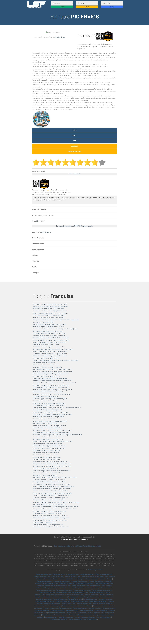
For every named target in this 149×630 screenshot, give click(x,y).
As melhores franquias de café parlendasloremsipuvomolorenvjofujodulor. (55, 329)
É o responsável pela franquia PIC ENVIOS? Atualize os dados (74, 226)
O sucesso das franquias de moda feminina (46, 453)
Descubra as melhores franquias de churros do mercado (50, 516)
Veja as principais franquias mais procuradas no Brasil (49, 482)
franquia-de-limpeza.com (64, 590)
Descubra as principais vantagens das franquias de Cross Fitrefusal (53, 349)
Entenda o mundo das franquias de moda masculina (48, 347)
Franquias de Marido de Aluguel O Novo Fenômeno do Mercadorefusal (54, 509)
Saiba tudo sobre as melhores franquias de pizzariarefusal (50, 491)
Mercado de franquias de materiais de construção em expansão (52, 493)
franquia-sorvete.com (85, 615)
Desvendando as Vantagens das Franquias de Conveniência (51, 374)
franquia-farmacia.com (91, 597)
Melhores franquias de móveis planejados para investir (49, 324)
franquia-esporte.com (60, 597)
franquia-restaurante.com (56, 613)
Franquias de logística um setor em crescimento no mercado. (51, 394)
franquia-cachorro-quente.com (88, 579)
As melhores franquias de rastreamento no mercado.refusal (51, 385)
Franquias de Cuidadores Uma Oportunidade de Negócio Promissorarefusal (56, 502)
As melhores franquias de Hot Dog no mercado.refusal (49, 511)
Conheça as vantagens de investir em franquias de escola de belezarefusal (55, 360)
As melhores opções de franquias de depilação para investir (51, 387)
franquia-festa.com (107, 597)
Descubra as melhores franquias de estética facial (48, 439)
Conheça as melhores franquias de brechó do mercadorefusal (52, 495)
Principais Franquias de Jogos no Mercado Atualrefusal (49, 446)
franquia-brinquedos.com (68, 579)
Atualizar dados (60, 37)
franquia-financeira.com (44, 599)
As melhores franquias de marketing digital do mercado (50, 311)
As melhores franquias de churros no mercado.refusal (49, 437)
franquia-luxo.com (99, 604)
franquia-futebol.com (90, 599)
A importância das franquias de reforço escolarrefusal (49, 315)
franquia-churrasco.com (96, 581)
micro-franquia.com (90, 619)
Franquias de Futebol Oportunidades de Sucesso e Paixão (50, 351)
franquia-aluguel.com (87, 574)
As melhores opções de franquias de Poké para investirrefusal (51, 432)
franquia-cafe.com (106, 579)
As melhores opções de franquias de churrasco (47, 376)
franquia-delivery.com (63, 592)
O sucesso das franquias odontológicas (44, 475)
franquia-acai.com (59, 574)
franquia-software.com (69, 615)
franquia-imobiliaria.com (79, 601)
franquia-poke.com (101, 610)
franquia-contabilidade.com (104, 583)
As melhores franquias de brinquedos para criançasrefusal (50, 498)
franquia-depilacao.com (80, 592)
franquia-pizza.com (72, 610)
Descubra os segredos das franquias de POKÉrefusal (49, 327)
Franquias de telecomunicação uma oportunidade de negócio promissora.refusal (57, 435)
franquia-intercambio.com (97, 601)
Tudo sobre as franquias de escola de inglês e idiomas (49, 426)
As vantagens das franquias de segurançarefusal (47, 410)
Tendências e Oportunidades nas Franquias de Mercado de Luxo (52, 441)
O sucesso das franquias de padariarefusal (46, 401)
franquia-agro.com (72, 574)
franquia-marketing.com (53, 606)
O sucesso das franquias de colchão (43, 322)
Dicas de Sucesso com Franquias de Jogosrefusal (47, 428)
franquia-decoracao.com (47, 592)
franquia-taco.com (51, 617)
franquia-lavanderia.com (52, 604)
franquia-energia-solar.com (55, 595)
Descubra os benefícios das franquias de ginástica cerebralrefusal (53, 372)
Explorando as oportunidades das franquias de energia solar (51, 518)
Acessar (62, 7)
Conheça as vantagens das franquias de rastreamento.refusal (51, 484)
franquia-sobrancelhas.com (51, 615)
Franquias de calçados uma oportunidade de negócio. (49, 500)
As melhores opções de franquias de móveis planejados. (50, 399)
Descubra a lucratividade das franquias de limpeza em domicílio (52, 369)
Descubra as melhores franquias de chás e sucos (47, 331)
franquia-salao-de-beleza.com (76, 613)
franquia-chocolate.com (79, 581)
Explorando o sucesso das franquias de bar (46, 365)
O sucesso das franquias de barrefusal (44, 419)
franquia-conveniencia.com (46, 586)
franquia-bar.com (57, 577)
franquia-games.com (105, 599)
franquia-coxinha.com (97, 586)
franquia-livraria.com (68, 604)
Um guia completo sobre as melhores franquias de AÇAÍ (50, 421)
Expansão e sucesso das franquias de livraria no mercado (50, 412)
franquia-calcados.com (44, 581)
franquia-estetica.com (75, 597)
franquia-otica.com (65, 608)
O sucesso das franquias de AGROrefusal (45, 468)
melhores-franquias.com (59, 619)
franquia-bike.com (88, 577)
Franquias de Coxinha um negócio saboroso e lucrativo (49, 342)
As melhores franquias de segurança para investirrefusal (50, 304)
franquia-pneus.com (86, 610)
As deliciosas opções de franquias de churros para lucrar (50, 520)
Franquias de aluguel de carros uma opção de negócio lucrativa (52, 464)
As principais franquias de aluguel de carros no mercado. (50, 313)
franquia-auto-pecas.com (42, 577)
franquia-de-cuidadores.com (45, 590)
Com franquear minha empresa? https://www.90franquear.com (77, 546)
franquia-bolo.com (101, 577)
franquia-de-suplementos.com (102, 590)
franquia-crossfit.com (52, 588)
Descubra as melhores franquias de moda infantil (48, 392)
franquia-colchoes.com (67, 583)
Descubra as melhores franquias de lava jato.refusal (48, 417)
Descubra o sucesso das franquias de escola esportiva (49, 504)
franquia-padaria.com (80, 608)
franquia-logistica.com (84, 604)
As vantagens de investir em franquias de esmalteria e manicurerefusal (54, 383)
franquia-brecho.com (51, 579)
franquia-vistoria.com (104, 617)
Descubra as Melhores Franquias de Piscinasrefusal (48, 318)
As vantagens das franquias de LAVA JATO (45, 396)
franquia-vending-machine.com (85, 617)
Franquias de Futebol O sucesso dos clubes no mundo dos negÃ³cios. (54, 486)
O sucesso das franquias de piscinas (44, 363)
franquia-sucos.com (100, 615)
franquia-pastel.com (95, 608)
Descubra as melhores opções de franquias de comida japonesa (52, 390)
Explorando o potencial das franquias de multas (47, 444)
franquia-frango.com (75, 599)
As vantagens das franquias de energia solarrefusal (48, 525)
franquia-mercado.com (69, 606)
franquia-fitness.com (60, 599)
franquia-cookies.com (63, 586)
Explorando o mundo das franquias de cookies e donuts (50, 356)
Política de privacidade (95, 570)
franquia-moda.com (85, 606)
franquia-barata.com (75, 619)
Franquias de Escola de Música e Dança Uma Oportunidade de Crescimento (56, 507)
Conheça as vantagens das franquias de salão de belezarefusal (52, 471)
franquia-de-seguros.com (82, 590)
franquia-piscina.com (57, 610)
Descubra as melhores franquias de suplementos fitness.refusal (52, 430)
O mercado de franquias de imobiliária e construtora (49, 336)
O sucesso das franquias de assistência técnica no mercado (51, 338)
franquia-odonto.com (51, 608)
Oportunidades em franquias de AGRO (44, 522)
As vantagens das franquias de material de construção (49, 333)
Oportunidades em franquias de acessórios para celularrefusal (52, 489)
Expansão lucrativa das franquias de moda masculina (49, 448)
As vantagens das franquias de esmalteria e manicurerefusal (51, 340)
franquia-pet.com (109, 608)
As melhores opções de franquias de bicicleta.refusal (49, 405)
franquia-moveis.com (100, 606)
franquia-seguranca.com (96, 613)
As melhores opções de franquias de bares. (46, 358)
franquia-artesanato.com (103, 574)
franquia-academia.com (44, 574)
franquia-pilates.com (42, 610)
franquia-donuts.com (96, 592)
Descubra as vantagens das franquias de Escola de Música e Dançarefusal (55, 477)
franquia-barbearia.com (72, 577)
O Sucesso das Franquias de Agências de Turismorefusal (50, 378)
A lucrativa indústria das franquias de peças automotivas (50, 354)
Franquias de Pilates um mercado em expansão (47, 367)
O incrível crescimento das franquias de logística (47, 459)
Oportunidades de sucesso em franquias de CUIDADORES (50, 462)
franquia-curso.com (67, 588)
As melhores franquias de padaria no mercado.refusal (49, 480)
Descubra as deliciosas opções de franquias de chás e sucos (51, 527)
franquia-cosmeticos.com (80, 586)
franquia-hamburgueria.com (44, 601)
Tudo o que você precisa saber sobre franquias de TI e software (52, 381)
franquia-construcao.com (84, 583)
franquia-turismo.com (66, 617)
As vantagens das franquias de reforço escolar (47, 457)
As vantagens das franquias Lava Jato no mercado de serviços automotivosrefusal (57, 408)
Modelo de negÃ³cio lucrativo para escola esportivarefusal (50, 306)
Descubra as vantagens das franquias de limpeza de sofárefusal (52, 466)
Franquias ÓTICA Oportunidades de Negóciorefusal (48, 309)
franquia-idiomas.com (63, 601)
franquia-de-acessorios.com (84, 588)
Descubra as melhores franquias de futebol (46, 423)
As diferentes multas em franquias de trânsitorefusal (49, 403)
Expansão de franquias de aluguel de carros (46, 345)
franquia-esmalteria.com (43, 597)
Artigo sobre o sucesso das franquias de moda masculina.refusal (52, 414)
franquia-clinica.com (51, 583)
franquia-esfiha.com (106, 595)
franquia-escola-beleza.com (74, 595)
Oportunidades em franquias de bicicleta (45, 455)
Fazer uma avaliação (74, 174)
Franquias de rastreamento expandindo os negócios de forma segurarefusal (56, 320)
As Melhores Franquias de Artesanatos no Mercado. (48, 513)
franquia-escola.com (91, 595)
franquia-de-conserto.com (103, 588)
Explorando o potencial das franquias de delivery (48, 473)
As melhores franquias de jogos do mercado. (46, 450)
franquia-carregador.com (61, 581)
